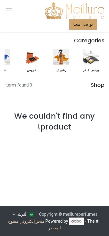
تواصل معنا (83, 24)
